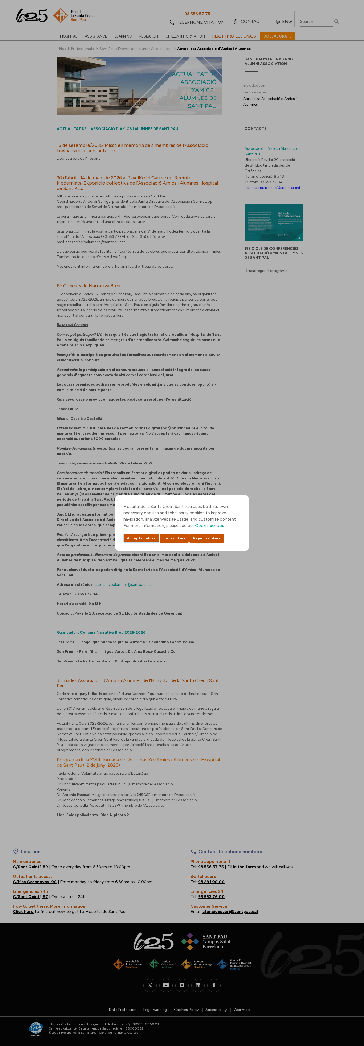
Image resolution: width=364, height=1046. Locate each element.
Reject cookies (206, 538)
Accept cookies (141, 538)
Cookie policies (209, 525)
